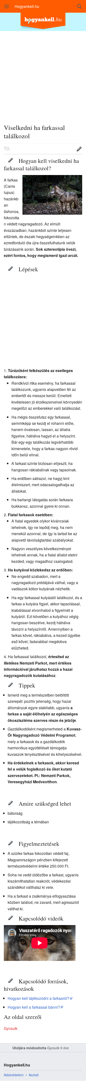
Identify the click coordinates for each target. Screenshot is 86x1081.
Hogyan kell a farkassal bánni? (34, 1007)
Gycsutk (10, 1028)
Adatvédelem (14, 1074)
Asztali (33, 1074)
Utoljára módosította (29, 1047)
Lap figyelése (64, 149)
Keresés (79, 6)
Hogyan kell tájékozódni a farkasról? (38, 998)
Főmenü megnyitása (6, 6)
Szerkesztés (10, 160)
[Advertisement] (43, 74)
